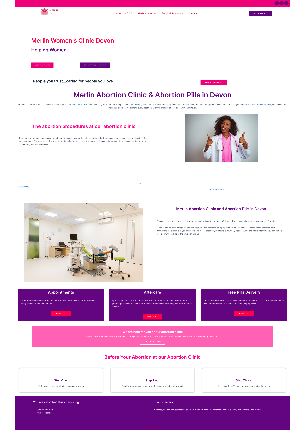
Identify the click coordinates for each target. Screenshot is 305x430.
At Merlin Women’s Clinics (259, 104)
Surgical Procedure (172, 13)
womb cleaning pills (137, 104)
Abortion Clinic (124, 13)
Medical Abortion (147, 13)
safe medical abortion (79, 104)
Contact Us (194, 13)
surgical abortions (216, 189)
